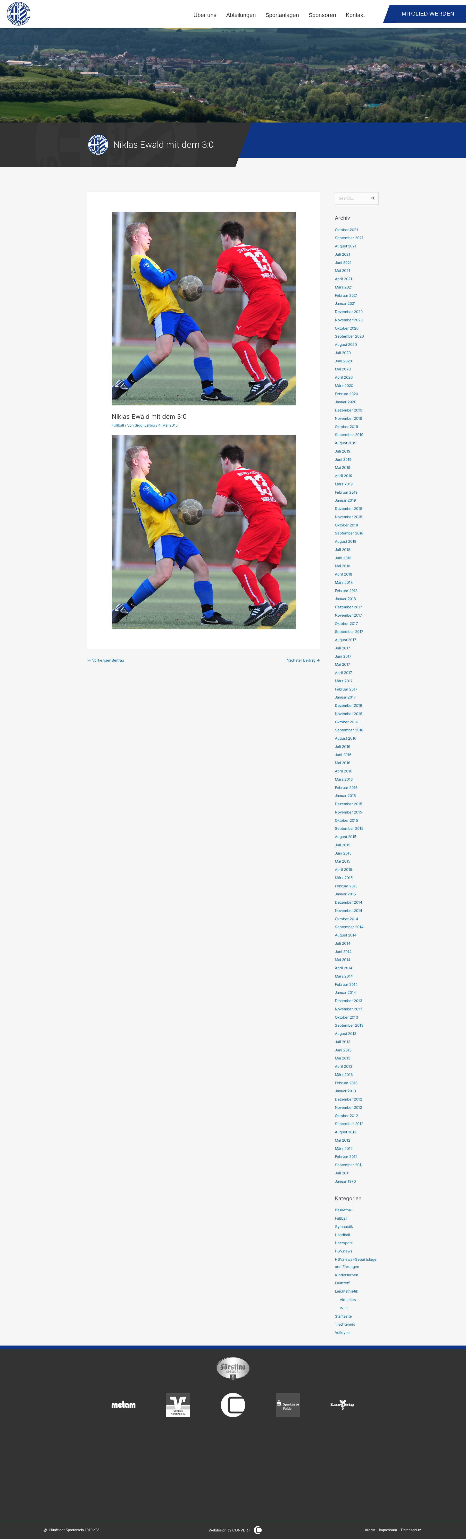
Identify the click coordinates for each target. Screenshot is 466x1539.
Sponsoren (322, 15)
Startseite (343, 1316)
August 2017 (345, 640)
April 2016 (343, 771)
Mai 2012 (342, 1140)
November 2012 (348, 1107)
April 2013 (343, 1066)
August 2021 (345, 246)
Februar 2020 (346, 394)
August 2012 (345, 1132)
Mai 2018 (342, 566)
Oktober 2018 (346, 525)
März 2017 (344, 681)
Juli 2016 (342, 746)
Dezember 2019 (348, 410)
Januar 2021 (345, 303)
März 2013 (344, 1074)
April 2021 (343, 279)
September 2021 (349, 238)
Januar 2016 (345, 795)
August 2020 (346, 344)
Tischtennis (345, 1324)
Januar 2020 (345, 402)
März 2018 (344, 582)
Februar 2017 (346, 689)
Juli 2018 (342, 549)
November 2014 (348, 910)
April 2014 (343, 968)
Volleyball (343, 1332)
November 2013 (348, 1009)
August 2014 (346, 935)
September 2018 (349, 533)
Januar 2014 (345, 992)
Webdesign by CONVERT (229, 1530)
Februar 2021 (346, 295)
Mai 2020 (343, 369)
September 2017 (349, 631)
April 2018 (343, 574)
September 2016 (349, 730)
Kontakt (355, 15)
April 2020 (344, 377)
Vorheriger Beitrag (106, 660)
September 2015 (349, 828)
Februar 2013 (346, 1083)
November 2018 (348, 517)
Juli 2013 (342, 1042)
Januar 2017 (345, 697)
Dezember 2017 (348, 607)
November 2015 (348, 812)
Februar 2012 (346, 1156)
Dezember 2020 (349, 311)
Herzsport (343, 1243)
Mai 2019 (342, 467)
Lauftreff (342, 1283)
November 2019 (348, 418)
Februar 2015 (346, 886)
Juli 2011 (342, 1173)
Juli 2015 (342, 845)
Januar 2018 (345, 598)
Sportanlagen (282, 15)
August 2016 (345, 738)
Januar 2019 (345, 500)
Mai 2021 (342, 270)
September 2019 (349, 434)
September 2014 (349, 927)
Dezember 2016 (348, 705)
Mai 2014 (342, 959)
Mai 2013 (342, 1058)
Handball (342, 1235)
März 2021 (344, 287)
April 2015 (343, 869)
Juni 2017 (343, 656)
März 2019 (344, 484)
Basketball (344, 1210)
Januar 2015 (345, 894)
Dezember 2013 (348, 1000)
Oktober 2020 (346, 328)
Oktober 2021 (346, 229)
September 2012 (349, 1123)
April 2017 (343, 672)
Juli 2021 (342, 254)
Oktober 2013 (346, 1017)
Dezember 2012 (348, 1099)
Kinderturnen (346, 1275)
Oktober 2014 (346, 919)
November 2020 (349, 320)
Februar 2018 (346, 590)
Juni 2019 (343, 459)
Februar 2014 (346, 984)
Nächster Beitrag (303, 660)
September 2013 (349, 1025)
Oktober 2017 (346, 623)
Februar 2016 (346, 787)
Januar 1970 (345, 1181)
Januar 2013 (345, 1091)
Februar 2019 (346, 492)
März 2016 (344, 779)
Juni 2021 (343, 262)
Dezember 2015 (348, 804)
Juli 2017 (342, 648)
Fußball (118, 425)
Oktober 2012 (346, 1115)
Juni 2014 (343, 951)
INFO (344, 1308)
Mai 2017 (342, 664)
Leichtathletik (346, 1291)
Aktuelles (348, 1299)
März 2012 (344, 1148)
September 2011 (349, 1165)
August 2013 (346, 1033)
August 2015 (345, 836)
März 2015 (344, 877)
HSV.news (343, 1251)
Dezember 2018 (348, 508)
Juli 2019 (342, 451)
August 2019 (345, 443)
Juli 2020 (343, 352)
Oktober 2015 (346, 820)
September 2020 (349, 336)
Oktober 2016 (346, 722)
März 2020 (344, 385)
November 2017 (348, 615)
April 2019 (343, 475)
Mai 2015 (342, 861)
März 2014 (344, 976)
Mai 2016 (342, 763)
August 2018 (345, 541)
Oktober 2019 (346, 426)
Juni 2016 (343, 754)
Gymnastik (344, 1226)
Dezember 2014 (348, 902)
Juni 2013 (343, 1050)
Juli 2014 (342, 943)
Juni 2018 (343, 558)
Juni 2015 (343, 853)
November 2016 (348, 713)
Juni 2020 (343, 361)
